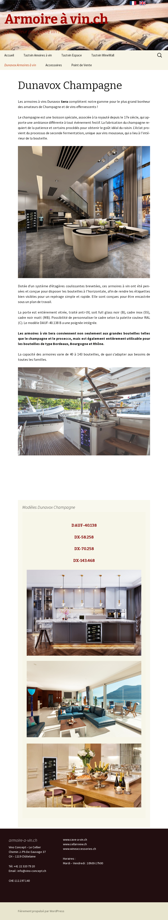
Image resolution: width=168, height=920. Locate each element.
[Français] (133, 3)
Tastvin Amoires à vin (37, 55)
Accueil (9, 55)
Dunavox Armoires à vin (20, 65)
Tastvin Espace (71, 55)
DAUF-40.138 (84, 525)
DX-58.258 (84, 537)
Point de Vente (81, 65)
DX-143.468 (84, 560)
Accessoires (54, 65)
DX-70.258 (84, 548)
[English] (142, 3)
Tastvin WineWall (102, 55)
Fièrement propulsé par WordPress (41, 911)
